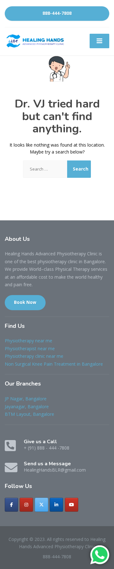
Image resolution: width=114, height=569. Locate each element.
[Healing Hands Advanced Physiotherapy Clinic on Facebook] (11, 505)
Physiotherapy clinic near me (34, 356)
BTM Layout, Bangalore (29, 414)
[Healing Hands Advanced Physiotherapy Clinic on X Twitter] (41, 505)
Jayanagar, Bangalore (27, 406)
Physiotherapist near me (30, 348)
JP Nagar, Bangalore (26, 399)
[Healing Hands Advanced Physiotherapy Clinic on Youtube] (71, 505)
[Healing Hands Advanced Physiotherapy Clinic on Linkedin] (56, 505)
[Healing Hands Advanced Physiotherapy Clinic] (36, 41)
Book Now (25, 302)
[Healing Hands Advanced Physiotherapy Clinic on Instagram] (26, 505)
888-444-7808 (57, 13)
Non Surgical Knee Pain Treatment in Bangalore (54, 364)
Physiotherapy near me (28, 341)
